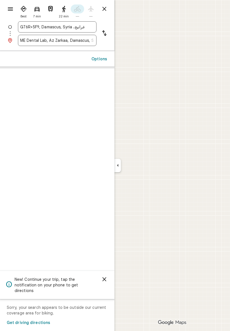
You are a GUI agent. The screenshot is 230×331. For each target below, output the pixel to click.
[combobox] (52, 27)
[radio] (23, 10)
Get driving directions (28, 322)
